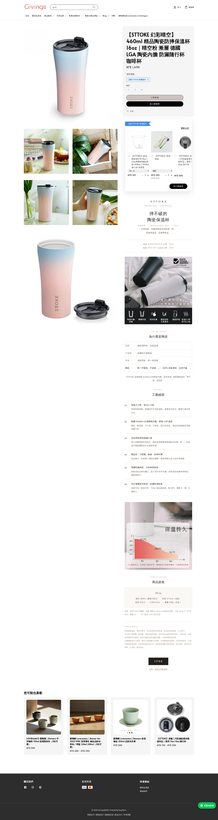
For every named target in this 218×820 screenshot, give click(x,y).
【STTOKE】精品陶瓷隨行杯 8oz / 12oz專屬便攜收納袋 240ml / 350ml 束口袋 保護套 (140, 161)
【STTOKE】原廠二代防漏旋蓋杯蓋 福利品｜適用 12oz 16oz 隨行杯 (187, 160)
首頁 (27, 16)
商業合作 (90, 815)
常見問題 (127, 815)
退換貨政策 (109, 815)
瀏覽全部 (185, 128)
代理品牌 (60, 16)
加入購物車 (155, 103)
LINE (113, 16)
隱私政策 (99, 815)
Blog (105, 16)
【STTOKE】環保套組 (163, 157)
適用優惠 (130, 74)
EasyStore (122, 810)
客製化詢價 (209, 805)
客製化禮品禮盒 (91, 16)
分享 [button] (132, 111)
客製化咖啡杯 (74, 16)
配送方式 (118, 815)
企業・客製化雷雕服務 (158, 669)
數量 (128, 85)
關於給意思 (36, 16)
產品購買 (48, 16)
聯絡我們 (143, 791)
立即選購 (158, 661)
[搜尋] (94, 7)
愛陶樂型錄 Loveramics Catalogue (133, 16)
